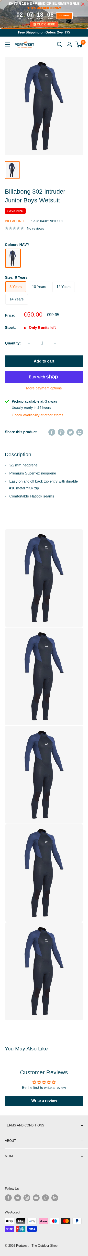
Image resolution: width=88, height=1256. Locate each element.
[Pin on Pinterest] (61, 432)
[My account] (69, 44)
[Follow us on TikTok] (45, 1197)
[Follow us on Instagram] (26, 1197)
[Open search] (59, 44)
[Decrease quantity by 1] (29, 343)
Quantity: (13, 343)
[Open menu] (7, 44)
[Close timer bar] (83, 4)
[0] (79, 44)
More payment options (44, 388)
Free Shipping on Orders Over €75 (44, 32)
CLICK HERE (46, 24)
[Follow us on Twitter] (17, 1197)
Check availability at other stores (38, 415)
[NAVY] (13, 258)
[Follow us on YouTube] (36, 1197)
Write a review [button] (44, 1101)
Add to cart (44, 361)
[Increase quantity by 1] (55, 343)
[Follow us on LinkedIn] (54, 1197)
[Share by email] (79, 432)
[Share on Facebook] (51, 432)
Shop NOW (64, 15)
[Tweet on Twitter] (70, 432)
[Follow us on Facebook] (8, 1197)
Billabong (14, 221)
